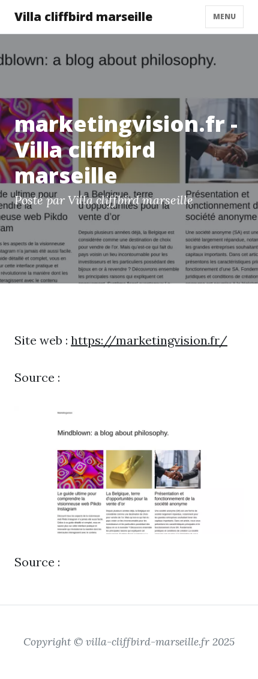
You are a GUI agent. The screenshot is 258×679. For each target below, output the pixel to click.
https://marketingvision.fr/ (149, 340)
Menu (224, 16)
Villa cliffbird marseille (83, 16)
